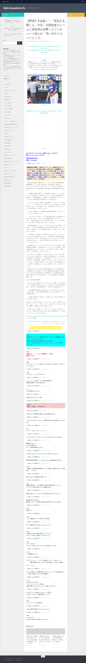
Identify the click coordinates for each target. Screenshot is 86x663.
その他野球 (7, 99)
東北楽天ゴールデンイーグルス (12, 161)
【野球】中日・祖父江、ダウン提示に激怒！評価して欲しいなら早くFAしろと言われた (45, 640)
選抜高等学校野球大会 (10, 177)
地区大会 (7, 133)
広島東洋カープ (8, 149)
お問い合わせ (5, 1)
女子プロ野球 (8, 146)
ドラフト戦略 (8, 106)
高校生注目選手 (8, 183)
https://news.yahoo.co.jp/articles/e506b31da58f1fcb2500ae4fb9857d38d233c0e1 (47, 316)
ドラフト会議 (8, 102)
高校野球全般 (8, 186)
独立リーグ (7, 167)
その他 (6, 93)
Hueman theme (20, 660)
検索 (4, 40)
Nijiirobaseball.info (14, 8)
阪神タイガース (8, 180)
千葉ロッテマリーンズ (10, 130)
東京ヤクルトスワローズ (10, 155)
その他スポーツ (8, 96)
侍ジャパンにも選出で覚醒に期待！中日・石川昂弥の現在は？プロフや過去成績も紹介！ (12, 68)
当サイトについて (9, 152)
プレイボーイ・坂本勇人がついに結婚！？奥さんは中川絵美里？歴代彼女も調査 (12, 52)
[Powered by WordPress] (8, 660)
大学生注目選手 (8, 139)
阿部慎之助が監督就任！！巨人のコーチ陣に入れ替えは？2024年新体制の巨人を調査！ (12, 63)
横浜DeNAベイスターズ (10, 164)
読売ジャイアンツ (9, 173)
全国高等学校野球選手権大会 (11, 124)
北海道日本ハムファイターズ (11, 127)
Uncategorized (8, 84)
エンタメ (7, 87)
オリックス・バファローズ (11, 90)
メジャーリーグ (8, 115)
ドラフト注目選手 (9, 109)
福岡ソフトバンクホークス (11, 170)
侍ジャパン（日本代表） (10, 121)
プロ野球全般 (8, 112)
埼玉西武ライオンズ (9, 136)
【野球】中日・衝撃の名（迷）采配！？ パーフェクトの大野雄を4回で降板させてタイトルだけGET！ (32, 640)
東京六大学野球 (8, 158)
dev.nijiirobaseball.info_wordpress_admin (38, 41)
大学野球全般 (8, 143)
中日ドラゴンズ (30, 14)
